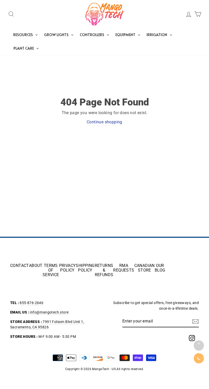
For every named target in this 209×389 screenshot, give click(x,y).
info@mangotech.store (49, 312)
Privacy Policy (67, 268)
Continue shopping (104, 122)
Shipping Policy (85, 268)
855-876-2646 (31, 303)
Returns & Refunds (104, 270)
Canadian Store (144, 268)
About (36, 265)
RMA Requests (123, 268)
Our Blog (160, 268)
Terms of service (51, 270)
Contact (19, 265)
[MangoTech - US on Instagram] (192, 338)
